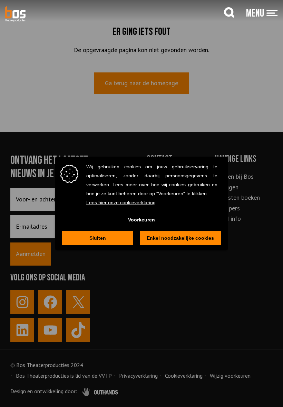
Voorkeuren (141, 219)
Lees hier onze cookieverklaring (121, 202)
